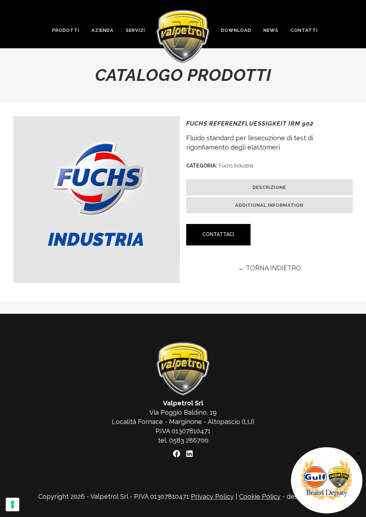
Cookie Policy (260, 496)
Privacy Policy (212, 496)
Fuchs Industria (236, 166)
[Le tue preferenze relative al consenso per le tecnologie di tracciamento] (12, 504)
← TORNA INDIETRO (269, 268)
